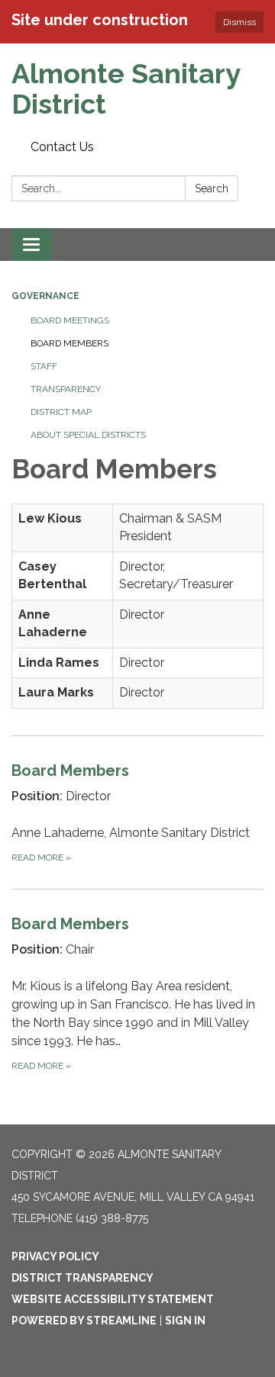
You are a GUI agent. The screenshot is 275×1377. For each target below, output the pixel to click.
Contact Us (62, 147)
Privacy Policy (55, 1256)
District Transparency (82, 1278)
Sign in (185, 1320)
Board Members (69, 343)
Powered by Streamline (84, 1320)
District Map (61, 412)
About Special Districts (88, 435)
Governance (45, 296)
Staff (44, 366)
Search (211, 188)
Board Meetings (70, 320)
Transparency (66, 389)
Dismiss (239, 22)
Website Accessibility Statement (112, 1299)
